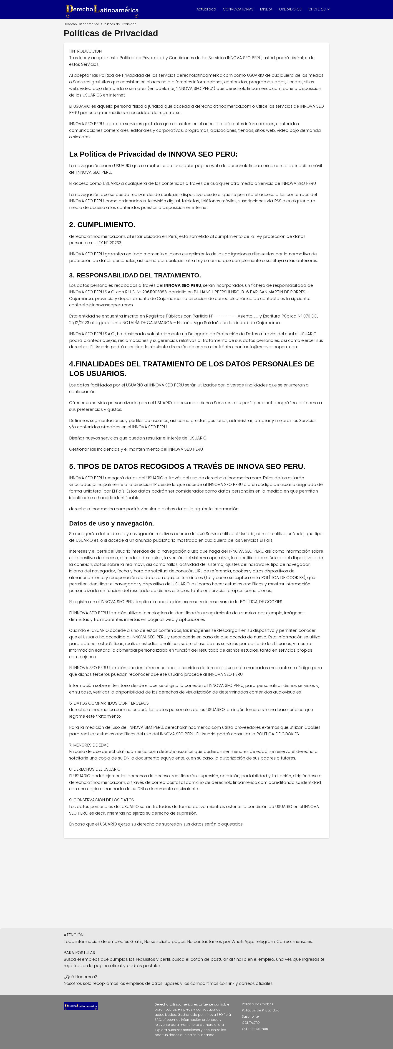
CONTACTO (251, 1022)
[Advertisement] (196, 884)
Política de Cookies (257, 1004)
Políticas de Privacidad (260, 1010)
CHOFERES (317, 9)
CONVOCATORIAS (238, 9)
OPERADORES (290, 9)
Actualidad (206, 9)
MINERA (266, 9)
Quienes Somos (255, 1028)
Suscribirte (250, 1016)
